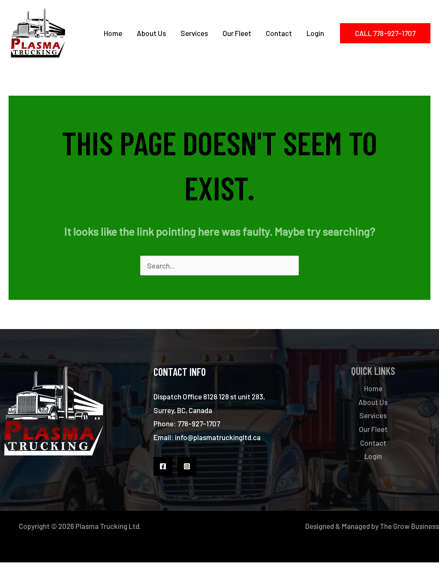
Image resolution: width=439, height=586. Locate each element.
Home (113, 33)
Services (194, 33)
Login (315, 33)
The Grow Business (409, 526)
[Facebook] (162, 466)
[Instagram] (186, 466)
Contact (279, 33)
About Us (151, 33)
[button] (385, 33)
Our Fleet (237, 33)
